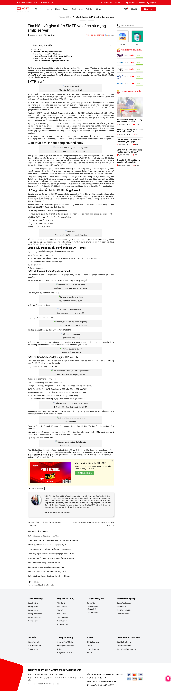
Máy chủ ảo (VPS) (65, 598)
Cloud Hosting (33, 603)
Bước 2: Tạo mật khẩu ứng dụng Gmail (48, 58)
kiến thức (40, 77)
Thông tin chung (65, 637)
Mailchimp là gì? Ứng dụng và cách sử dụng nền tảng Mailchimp (51, 558)
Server (66, 9)
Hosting (49, 9)
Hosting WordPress (35, 614)
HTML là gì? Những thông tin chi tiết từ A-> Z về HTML (130, 130)
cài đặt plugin (54, 363)
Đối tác (98, 9)
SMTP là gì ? (37, 49)
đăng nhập (37, 585)
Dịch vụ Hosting (35, 598)
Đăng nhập (148, 9)
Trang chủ (63, 17)
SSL (81, 9)
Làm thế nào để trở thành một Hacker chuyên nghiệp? (129, 141)
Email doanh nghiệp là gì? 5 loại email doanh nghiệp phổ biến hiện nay (53, 540)
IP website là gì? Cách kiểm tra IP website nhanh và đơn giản (93, 522)
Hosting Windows (34, 617)
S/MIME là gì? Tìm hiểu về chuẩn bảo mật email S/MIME (48, 545)
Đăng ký (134, 9)
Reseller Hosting (33, 621)
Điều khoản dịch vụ (124, 642)
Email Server (121, 607)
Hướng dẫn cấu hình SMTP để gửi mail (47, 54)
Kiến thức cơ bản (93, 649)
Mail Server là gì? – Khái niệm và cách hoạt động (44, 522)
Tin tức (122, 44)
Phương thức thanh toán (66, 646)
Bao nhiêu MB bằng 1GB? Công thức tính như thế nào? (129, 120)
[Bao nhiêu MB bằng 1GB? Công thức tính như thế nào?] (130, 107)
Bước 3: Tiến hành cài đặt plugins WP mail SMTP (52, 61)
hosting (97, 105)
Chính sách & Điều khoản (128, 637)
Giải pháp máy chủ (95, 598)
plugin (64, 361)
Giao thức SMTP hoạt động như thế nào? (47, 52)
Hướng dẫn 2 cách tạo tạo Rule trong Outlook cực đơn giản (49, 576)
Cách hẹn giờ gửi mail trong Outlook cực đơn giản (46, 567)
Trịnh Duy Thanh (49, 35)
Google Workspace (124, 603)
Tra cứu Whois (33, 649)
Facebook (53, 512)
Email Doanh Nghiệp (126, 598)
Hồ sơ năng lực (106, 3)
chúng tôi (90, 242)
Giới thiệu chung (93, 642)
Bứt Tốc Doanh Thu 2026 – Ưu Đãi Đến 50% (35, 3)
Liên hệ (89, 646)
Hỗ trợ (117, 3)
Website (89, 9)
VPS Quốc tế (61, 614)
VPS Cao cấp (62, 607)
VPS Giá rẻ (61, 603)
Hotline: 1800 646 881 (136, 3)
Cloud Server (62, 621)
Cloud (57, 9)
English (153, 3)
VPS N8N (60, 610)
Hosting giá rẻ (33, 607)
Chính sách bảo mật (124, 646)
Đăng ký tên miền (34, 642)
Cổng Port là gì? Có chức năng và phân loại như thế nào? (129, 151)
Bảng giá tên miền (34, 646)
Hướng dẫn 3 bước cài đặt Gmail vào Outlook (44, 563)
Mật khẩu (31, 217)
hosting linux (84, 473)
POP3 (61, 99)
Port (34, 265)
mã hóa (52, 386)
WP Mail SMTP (74, 361)
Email (74, 9)
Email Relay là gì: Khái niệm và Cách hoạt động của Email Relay (51, 554)
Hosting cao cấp (33, 610)
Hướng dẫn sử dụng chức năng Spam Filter (43, 536)
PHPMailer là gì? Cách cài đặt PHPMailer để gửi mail (47, 572)
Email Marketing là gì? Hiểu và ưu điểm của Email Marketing (49, 549)
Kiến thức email (37, 489)
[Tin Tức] (123, 36)
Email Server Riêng (124, 614)
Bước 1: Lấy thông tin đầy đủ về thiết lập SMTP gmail (54, 56)
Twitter (60, 512)
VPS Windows (62, 617)
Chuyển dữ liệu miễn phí (66, 653)
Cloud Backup (62, 624)
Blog (69, 17)
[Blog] (137, 36)
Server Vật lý (91, 603)
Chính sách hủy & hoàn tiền (126, 649)
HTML (97, 432)
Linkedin (67, 512)
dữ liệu (111, 97)
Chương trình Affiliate (65, 642)
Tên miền (38, 9)
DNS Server (40, 160)
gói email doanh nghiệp (65, 139)
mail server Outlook (95, 173)
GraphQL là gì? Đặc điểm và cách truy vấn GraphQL (128, 161)
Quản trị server (92, 612)
